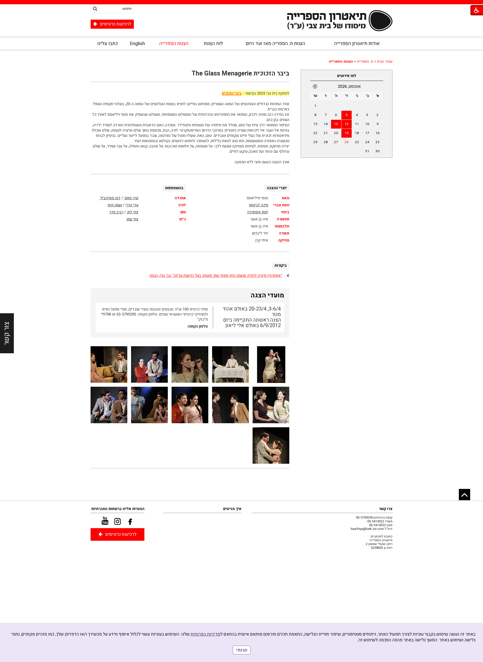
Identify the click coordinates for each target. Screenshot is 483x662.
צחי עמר (132, 219)
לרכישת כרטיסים (115, 24)
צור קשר (7, 333)
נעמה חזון (115, 205)
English (137, 43)
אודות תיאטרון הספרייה (357, 43)
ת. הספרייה (365, 61)
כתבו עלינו (107, 43)
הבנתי (241, 650)
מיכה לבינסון (258, 205)
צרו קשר (385, 509)
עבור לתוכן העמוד (241, 25)
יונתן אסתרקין (257, 212)
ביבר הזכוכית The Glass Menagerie (240, 73)
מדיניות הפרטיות (205, 634)
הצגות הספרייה (173, 43)
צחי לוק (132, 212)
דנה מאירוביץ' (110, 198)
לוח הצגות (213, 43)
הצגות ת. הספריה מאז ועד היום (275, 43)
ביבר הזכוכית (232, 93)
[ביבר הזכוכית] (271, 364)
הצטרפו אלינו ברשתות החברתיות (117, 509)
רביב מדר (116, 212)
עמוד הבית (384, 61)
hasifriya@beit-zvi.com (367, 528)
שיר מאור (131, 198)
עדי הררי (132, 205)
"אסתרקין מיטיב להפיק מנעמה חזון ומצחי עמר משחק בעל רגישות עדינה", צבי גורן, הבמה (215, 275)
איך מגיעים (232, 509)
